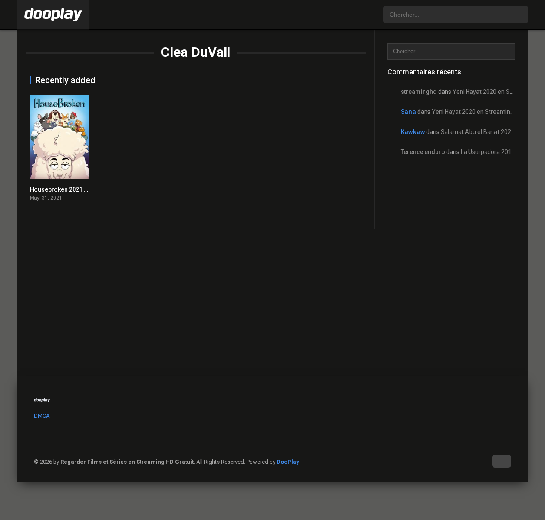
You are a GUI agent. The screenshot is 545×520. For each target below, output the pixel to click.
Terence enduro (423, 151)
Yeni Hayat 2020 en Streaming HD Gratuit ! (488, 111)
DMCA (42, 416)
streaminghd (419, 91)
